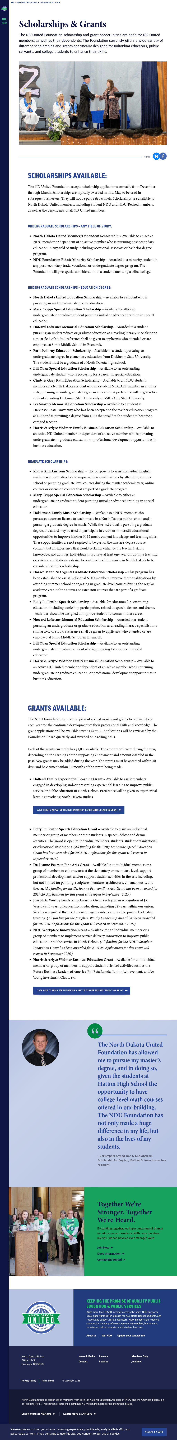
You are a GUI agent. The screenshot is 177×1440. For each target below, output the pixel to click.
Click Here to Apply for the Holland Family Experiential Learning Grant (77, 810)
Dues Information (108, 1253)
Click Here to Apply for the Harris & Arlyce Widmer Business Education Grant (80, 990)
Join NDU (107, 1336)
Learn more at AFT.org (77, 1413)
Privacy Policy (29, 1381)
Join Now (103, 1247)
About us (91, 1336)
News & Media (87, 1356)
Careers (103, 1356)
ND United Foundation (27, 2)
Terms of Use (47, 1381)
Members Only (140, 1356)
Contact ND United (109, 1259)
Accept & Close (154, 1432)
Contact (83, 1362)
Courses (103, 1362)
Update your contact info (131, 1336)
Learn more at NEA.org (37, 1413)
